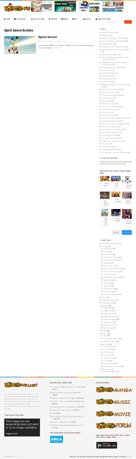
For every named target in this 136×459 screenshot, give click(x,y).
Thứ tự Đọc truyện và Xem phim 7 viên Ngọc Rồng (68, 387)
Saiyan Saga (107, 286)
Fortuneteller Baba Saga (111, 260)
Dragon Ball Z (108, 322)
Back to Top (128, 457)
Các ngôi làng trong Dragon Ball (112, 67)
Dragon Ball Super (109, 319)
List (75, 19)
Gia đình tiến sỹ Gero (109, 32)
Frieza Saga (107, 263)
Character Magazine (110, 371)
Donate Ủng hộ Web (101, 457)
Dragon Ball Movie (109, 316)
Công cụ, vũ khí (108, 358)
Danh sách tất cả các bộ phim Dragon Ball (66, 392)
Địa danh (106, 361)
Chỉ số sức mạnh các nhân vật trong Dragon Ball (68, 401)
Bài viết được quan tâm (110, 244)
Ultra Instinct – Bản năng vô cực (62, 410)
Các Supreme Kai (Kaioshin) (111, 132)
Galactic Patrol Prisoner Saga (113, 269)
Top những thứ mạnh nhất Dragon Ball (115, 152)
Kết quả (116, 232)
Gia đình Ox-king (107, 82)
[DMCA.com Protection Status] (56, 442)
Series (65, 19)
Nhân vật (105, 306)
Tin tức (104, 334)
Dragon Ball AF (108, 311)
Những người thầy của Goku (111, 121)
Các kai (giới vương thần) (110, 135)
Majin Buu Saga (108, 280)
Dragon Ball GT (108, 314)
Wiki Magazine (106, 369)
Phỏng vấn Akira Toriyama (112, 366)
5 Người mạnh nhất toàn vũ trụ (112, 141)
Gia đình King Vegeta (108, 73)
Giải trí (87, 19)
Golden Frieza (108, 274)
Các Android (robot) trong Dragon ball (114, 118)
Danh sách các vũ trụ (109, 92)
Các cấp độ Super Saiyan (110, 138)
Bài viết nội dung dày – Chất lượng (113, 38)
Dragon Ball (107, 308)
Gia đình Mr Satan (108, 79)
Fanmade (54, 19)
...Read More (57, 48)
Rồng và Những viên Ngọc (110, 150)
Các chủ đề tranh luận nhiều (111, 89)
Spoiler (104, 331)
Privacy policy (114, 457)
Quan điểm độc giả (108, 44)
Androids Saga (108, 249)
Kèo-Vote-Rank (38, 19)
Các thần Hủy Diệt (108, 147)
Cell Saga (106, 251)
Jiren (53, 413)
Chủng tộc (106, 355)
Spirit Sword (47, 37)
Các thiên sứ (106, 144)
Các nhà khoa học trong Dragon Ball (114, 41)
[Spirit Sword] (20, 45)
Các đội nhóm (108, 346)
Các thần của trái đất (109, 115)
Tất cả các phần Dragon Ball (111, 95)
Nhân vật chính (108, 325)
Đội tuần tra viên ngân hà (110, 55)
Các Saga (105, 246)
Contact (122, 457)
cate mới (105, 297)
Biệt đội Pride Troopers (109, 110)
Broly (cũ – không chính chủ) (61, 422)
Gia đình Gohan (107, 76)
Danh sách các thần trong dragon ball (114, 124)
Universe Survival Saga (110, 294)
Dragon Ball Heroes (108, 300)
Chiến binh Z (106, 112)
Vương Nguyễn (43, 41)
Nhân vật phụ (108, 328)
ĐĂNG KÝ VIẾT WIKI (104, 19)
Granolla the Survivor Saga (112, 277)
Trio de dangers (107, 70)
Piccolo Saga (107, 283)
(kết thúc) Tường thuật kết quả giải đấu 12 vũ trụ (68, 425)
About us (72, 457)
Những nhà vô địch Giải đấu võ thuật (114, 47)
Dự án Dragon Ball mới (111, 339)
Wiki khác (105, 344)
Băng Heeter (106, 35)
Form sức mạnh (108, 364)
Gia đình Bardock (107, 98)
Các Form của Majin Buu (110, 127)
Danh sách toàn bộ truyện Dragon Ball (65, 398)
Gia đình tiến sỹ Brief (108, 104)
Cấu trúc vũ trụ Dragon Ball (111, 107)
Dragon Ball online (108, 303)
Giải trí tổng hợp (107, 101)
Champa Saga (108, 254)
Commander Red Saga (111, 257)
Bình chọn (126, 232)
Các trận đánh (108, 349)
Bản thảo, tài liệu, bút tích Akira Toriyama (115, 50)
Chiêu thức (54, 41)
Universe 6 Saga (108, 291)
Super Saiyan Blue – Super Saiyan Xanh (65, 407)
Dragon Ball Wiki (8, 457)
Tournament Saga (109, 289)
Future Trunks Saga (109, 266)
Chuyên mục (20, 19)
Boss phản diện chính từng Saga (113, 130)
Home (8, 19)
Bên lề (105, 336)
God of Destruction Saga (111, 271)
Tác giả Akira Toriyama (85, 457)
